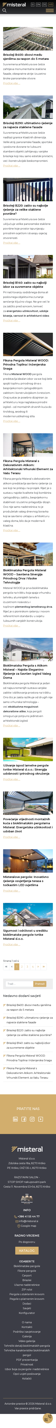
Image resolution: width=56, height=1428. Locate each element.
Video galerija (27, 1341)
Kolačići (26, 1378)
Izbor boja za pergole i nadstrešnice (27, 1369)
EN (38, 4)
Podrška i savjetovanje (27, 1331)
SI (33, 4)
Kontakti (27, 1327)
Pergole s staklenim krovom (26, 1294)
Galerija (27, 1336)
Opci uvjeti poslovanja (26, 1373)
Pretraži (40, 983)
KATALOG (27, 1251)
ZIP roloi (27, 1289)
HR (51, 4)
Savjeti (27, 1308)
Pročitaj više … (11, 83)
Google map (28, 1225)
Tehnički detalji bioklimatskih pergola (27, 1345)
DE (44, 4)
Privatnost (27, 1364)
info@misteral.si (28, 1221)
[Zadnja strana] (44, 966)
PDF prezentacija (27, 1359)
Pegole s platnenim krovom (27, 1298)
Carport (27, 1275)
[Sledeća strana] (38, 966)
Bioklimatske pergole (27, 1266)
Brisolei (26, 1280)
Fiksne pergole (27, 1270)
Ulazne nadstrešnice (27, 1284)
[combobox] (19, 984)
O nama (27, 1322)
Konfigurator (27, 1313)
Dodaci (27, 1303)
